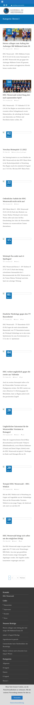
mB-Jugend (23, 152)
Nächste (22, 578)
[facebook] (4, 6)
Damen (5, 672)
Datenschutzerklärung (17, 703)
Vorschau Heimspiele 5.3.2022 (15, 149)
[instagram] (6, 6)
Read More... (7, 74)
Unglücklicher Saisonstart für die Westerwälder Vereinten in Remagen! (15, 429)
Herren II (19, 152)
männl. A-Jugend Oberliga (11, 635)
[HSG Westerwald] (12, 10)
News (5, 618)
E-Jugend (6, 676)
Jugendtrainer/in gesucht (10, 639)
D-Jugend (6, 668)
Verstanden (17, 698)
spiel (23, 319)
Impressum (7, 609)
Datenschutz (8, 605)
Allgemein (6, 663)
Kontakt (6, 614)
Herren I (17, 49)
